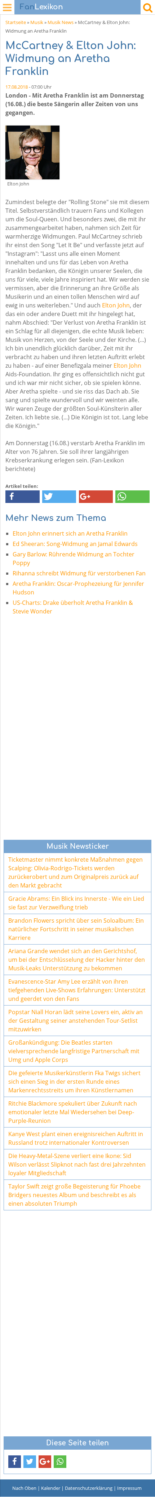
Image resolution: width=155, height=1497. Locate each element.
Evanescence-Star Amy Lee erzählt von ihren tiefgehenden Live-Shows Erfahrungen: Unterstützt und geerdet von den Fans (77, 990)
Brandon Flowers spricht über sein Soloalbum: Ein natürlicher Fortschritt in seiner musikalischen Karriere (76, 929)
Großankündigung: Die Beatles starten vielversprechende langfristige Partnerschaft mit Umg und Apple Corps (74, 1051)
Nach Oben (24, 1488)
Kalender (50, 1488)
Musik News (61, 22)
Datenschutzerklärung (88, 1488)
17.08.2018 (16, 87)
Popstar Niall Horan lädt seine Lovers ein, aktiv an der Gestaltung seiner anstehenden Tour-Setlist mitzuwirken (75, 1020)
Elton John (116, 305)
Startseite (15, 22)
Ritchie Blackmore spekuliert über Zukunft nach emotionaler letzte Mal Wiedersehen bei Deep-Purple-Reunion (72, 1112)
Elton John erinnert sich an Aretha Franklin (70, 533)
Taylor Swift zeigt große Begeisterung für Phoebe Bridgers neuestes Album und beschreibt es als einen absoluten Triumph (74, 1195)
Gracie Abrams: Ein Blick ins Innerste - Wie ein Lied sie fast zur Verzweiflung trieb (76, 903)
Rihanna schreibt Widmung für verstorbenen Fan (79, 573)
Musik (36, 22)
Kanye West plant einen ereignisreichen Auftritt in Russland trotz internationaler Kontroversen (75, 1138)
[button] (22, 496)
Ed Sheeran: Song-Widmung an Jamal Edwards (75, 544)
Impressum (129, 1488)
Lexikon (41, 7)
